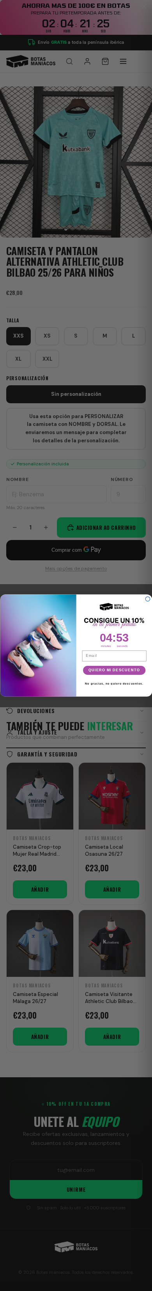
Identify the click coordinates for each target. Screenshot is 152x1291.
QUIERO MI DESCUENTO (114, 670)
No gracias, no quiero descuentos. (114, 683)
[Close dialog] (147, 599)
